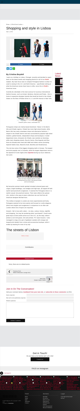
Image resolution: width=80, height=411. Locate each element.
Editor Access (46, 399)
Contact (27, 403)
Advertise (27, 401)
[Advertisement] (40, 14)
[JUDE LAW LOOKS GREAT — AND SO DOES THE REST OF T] (20, 383)
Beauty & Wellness (47, 407)
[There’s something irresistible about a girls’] (60, 383)
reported (30, 152)
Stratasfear (11, 403)
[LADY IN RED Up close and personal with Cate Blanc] (46, 383)
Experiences (46, 401)
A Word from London (16, 24)
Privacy (63, 398)
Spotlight (45, 396)
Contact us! (40, 359)
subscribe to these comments (56, 292)
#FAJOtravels (46, 403)
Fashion (45, 404)
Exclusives (45, 398)
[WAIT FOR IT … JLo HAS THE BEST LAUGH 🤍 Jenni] (33, 383)
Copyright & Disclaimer (67, 396)
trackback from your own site (33, 292)
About (26, 398)
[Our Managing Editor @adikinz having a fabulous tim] (73, 383)
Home (7, 24)
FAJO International (47, 406)
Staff (26, 399)
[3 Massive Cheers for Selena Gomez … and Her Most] (6, 383)
